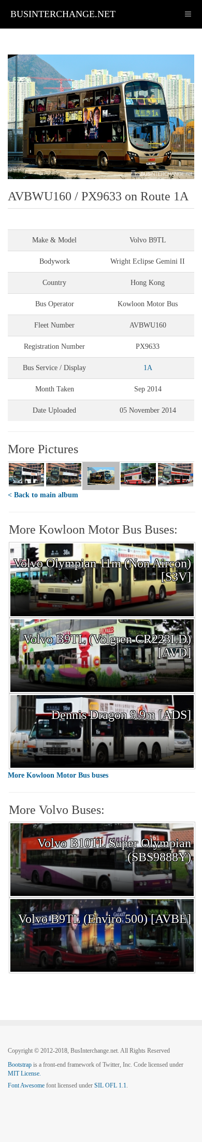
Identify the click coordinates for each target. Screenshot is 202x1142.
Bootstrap (20, 1064)
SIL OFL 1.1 (110, 1085)
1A (147, 368)
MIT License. (24, 1073)
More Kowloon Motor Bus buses (58, 775)
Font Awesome (26, 1085)
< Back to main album (43, 495)
